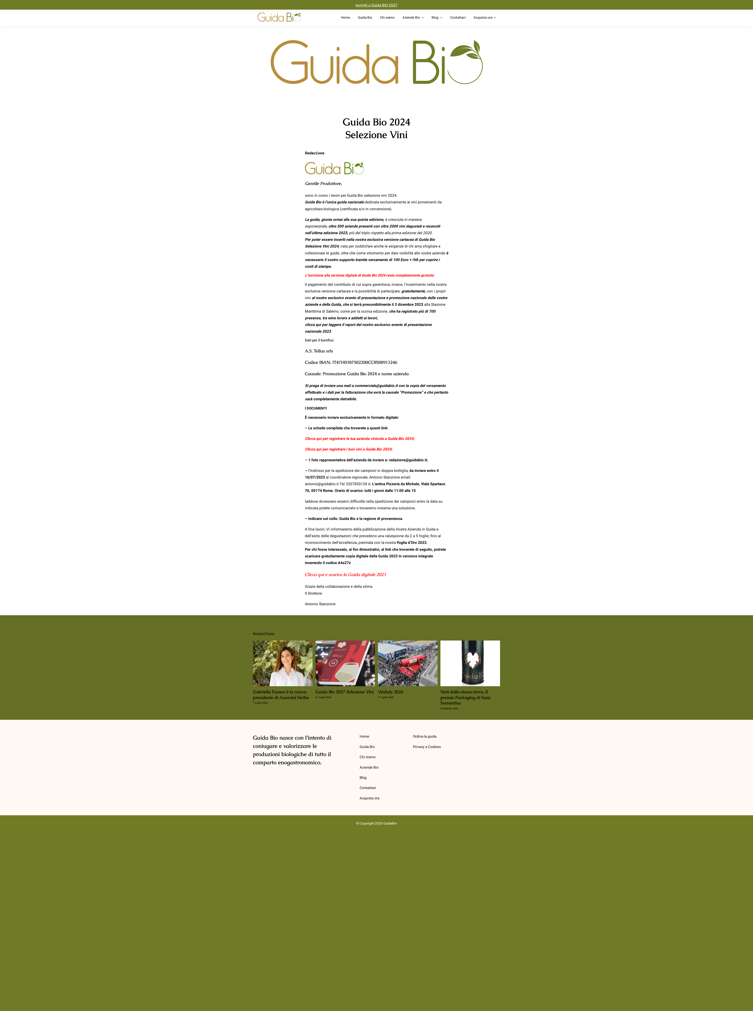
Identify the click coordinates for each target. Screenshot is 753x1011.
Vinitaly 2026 (408, 664)
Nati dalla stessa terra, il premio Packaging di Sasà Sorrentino (470, 664)
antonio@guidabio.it (322, 484)
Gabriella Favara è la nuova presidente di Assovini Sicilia (283, 664)
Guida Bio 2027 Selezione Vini (345, 664)
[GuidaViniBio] (279, 12)
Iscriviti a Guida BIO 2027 (376, 5)
